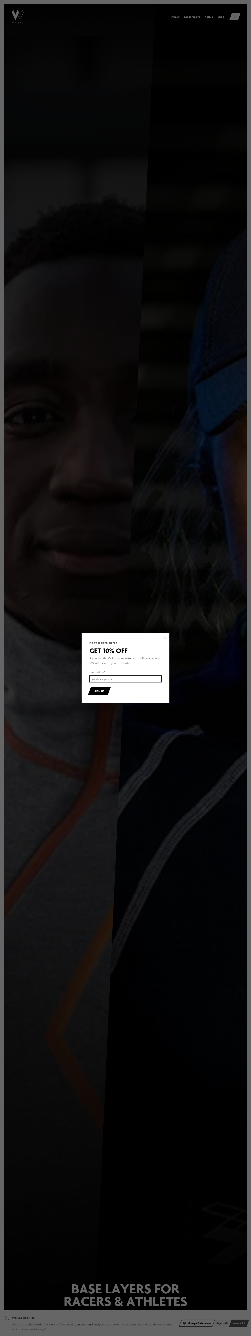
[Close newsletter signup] (165, 638)
